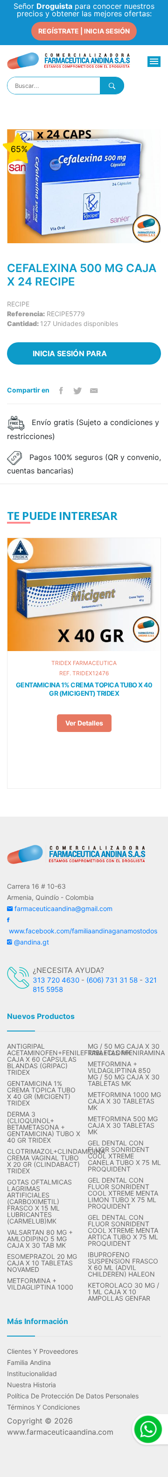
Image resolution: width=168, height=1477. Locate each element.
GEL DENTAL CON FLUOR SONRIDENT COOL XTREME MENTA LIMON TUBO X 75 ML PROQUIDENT (123, 1193)
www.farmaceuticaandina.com (60, 1432)
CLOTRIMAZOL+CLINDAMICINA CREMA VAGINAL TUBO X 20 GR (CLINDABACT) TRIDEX (43, 1161)
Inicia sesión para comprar (70, 357)
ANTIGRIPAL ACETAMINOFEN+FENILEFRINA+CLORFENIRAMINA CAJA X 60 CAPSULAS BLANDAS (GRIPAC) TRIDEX (43, 1059)
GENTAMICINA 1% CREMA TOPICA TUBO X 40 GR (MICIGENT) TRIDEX (84, 689)
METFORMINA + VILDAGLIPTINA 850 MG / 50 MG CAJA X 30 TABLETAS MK (124, 1074)
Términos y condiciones (43, 1407)
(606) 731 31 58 (112, 980)
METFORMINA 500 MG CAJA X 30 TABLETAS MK (123, 1125)
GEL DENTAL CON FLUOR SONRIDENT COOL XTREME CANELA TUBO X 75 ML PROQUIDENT (124, 1156)
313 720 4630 (56, 980)
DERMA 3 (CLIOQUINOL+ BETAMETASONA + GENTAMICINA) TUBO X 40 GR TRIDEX (43, 1127)
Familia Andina (29, 1362)
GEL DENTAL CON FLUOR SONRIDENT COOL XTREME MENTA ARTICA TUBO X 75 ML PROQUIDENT (123, 1230)
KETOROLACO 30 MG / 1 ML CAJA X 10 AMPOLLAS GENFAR (123, 1292)
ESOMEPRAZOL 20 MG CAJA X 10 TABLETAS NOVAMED (42, 1263)
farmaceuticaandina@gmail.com (62, 908)
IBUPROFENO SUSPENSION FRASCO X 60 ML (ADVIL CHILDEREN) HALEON (123, 1264)
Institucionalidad (32, 1374)
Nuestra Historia (31, 1385)
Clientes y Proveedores (42, 1351)
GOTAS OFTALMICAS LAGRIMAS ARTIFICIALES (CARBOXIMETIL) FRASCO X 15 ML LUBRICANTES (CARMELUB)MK (39, 1201)
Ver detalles (84, 723)
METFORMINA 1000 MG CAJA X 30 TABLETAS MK (124, 1101)
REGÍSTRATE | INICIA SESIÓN (84, 31)
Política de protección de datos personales (73, 1396)
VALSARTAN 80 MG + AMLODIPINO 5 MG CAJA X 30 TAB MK (40, 1239)
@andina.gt (30, 942)
